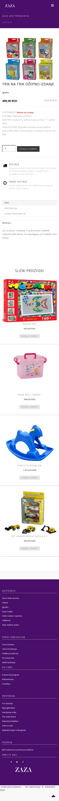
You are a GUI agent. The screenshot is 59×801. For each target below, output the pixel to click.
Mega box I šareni (29, 394)
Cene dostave (8, 644)
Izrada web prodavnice (11, 786)
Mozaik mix (30, 324)
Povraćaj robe (8, 658)
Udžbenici (6, 620)
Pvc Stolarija (7, 703)
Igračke (7, 22)
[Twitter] (17, 762)
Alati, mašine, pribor (10, 625)
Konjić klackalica (29, 465)
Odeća (5, 602)
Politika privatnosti (10, 653)
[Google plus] (23, 762)
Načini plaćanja (8, 662)
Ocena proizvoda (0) (15, 214)
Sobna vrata (7, 725)
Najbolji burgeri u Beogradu (14, 730)
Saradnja (6, 683)
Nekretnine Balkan (10, 721)
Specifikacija (10, 208)
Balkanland (50, 786)
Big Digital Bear (8, 708)
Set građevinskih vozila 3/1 (29, 536)
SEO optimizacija (33, 786)
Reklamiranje (8, 679)
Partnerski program (10, 674)
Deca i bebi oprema (10, 598)
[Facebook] (11, 762)
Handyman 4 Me (9, 712)
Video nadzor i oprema (12, 616)
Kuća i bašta (7, 611)
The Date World (9, 716)
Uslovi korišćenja (9, 649)
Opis (6, 203)
